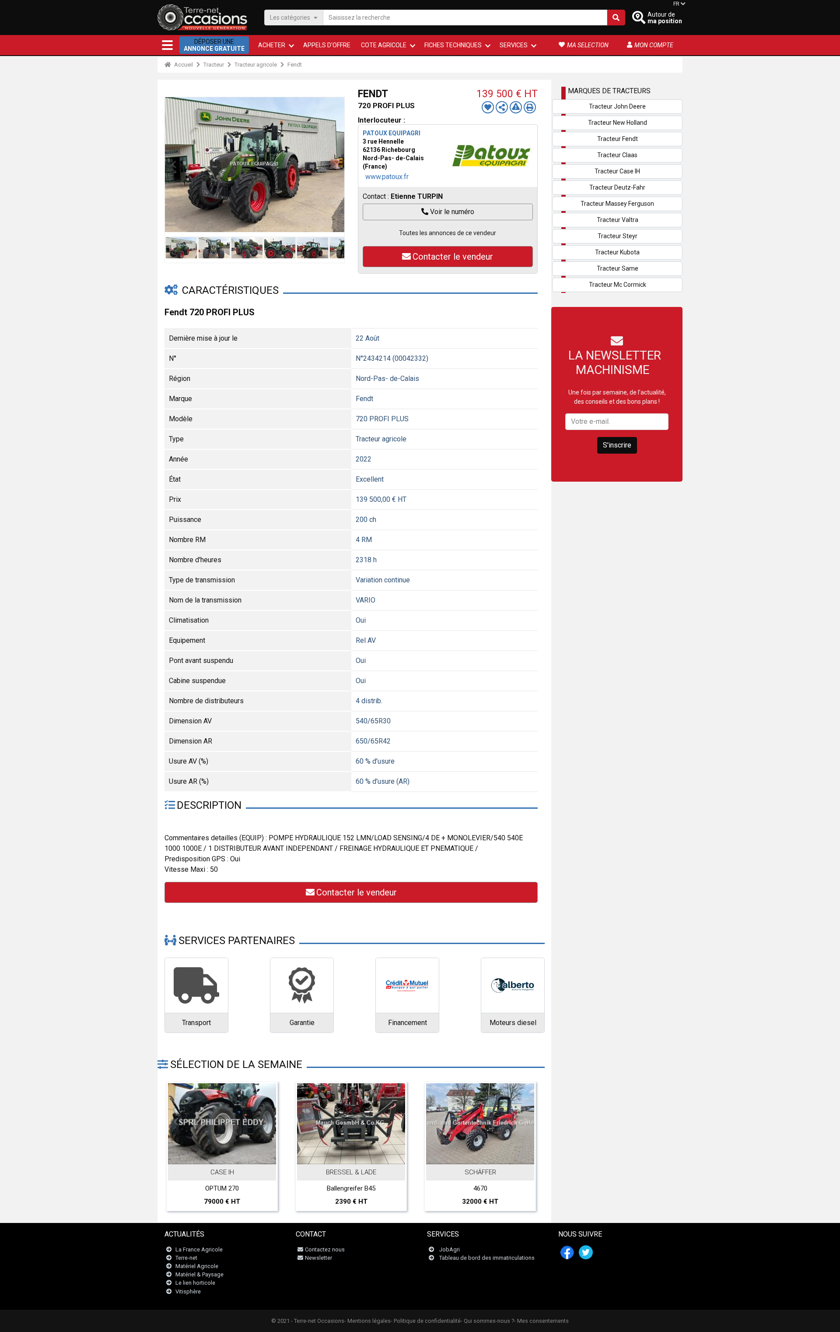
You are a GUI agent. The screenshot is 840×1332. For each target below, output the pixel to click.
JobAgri (449, 1249)
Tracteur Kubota (617, 252)
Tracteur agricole (255, 64)
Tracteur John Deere (617, 106)
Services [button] (514, 45)
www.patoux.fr (387, 177)
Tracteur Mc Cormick (617, 284)
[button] (167, 45)
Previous (173, 164)
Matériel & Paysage (199, 1274)
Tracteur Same (617, 268)
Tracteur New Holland (617, 122)
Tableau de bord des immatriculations (487, 1257)
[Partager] (502, 107)
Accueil (183, 64)
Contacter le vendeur (453, 256)
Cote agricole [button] (383, 45)
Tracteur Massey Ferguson (617, 203)
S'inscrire (617, 445)
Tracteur (213, 64)
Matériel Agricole (196, 1266)
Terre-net (186, 1257)
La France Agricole (199, 1249)
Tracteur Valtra (617, 219)
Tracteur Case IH (617, 171)
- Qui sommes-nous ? (487, 1321)
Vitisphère (188, 1291)
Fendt (294, 64)
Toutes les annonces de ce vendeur (447, 232)
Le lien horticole (195, 1282)
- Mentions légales (367, 1321)
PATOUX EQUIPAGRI (391, 133)
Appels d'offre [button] (326, 45)
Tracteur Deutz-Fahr (617, 187)
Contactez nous (325, 1249)
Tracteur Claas (617, 155)
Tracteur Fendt (617, 138)
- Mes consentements (541, 1321)
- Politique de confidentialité (426, 1321)
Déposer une (214, 45)
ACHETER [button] (271, 45)
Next (335, 164)
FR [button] (676, 4)
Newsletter (318, 1257)
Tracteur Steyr (617, 236)
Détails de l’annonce (227, 1155)
